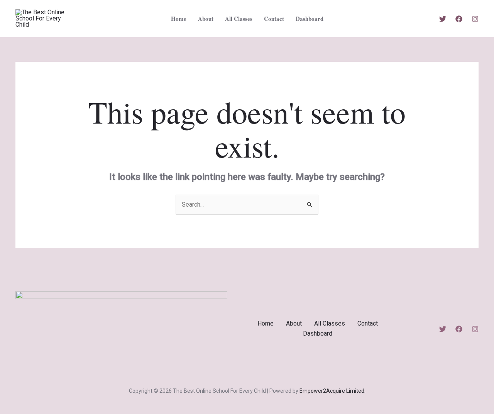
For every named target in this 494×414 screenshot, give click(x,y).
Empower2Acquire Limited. (332, 391)
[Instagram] (475, 18)
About (205, 18)
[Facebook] (458, 18)
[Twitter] (442, 18)
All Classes (238, 18)
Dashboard (309, 18)
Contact (274, 18)
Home (178, 18)
